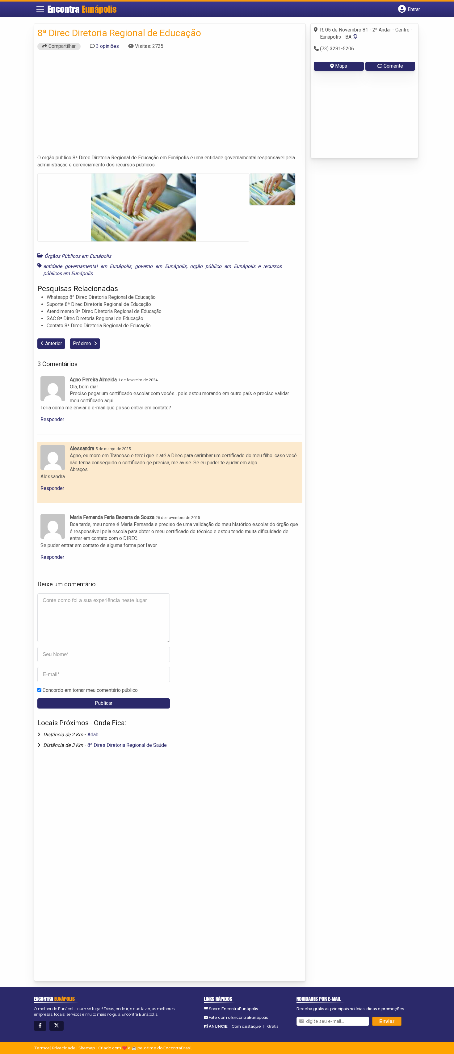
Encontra (82, 9)
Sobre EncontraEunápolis (233, 1008)
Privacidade (64, 1048)
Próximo (82, 343)
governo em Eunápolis (161, 266)
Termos (41, 1048)
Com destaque (246, 1026)
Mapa (341, 66)
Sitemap (86, 1048)
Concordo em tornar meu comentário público (90, 690)
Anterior (53, 343)
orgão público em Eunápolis (222, 266)
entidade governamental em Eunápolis (87, 266)
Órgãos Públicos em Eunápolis (77, 256)
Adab (93, 735)
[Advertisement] (169, 105)
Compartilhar (61, 46)
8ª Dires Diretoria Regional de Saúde (127, 745)
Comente (393, 66)
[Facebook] (40, 1026)
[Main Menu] (40, 9)
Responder (52, 419)
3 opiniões (107, 46)
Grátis (272, 1026)
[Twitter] (56, 1026)
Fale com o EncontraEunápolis (238, 1017)
